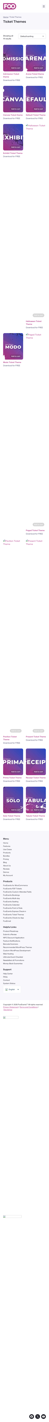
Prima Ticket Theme (12, 777)
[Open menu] (44, 6)
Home (5, 17)
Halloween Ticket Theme (34, 322)
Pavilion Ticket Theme (10, 738)
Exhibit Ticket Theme (12, 153)
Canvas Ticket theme (13, 115)
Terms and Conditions (29, 1007)
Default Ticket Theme (35, 115)
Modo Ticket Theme (12, 362)
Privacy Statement (10, 1007)
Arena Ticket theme (35, 74)
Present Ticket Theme (36, 736)
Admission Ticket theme (11, 75)
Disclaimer (8, 1009)
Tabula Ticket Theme (35, 815)
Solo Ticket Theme (11, 815)
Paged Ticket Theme (35, 530)
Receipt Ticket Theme (36, 777)
